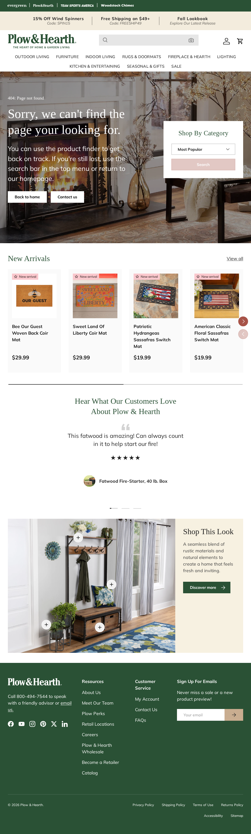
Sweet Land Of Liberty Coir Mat (90, 330)
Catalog (90, 773)
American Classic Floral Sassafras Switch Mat (212, 333)
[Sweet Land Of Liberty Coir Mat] (95, 296)
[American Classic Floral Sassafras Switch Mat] (216, 296)
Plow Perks (93, 713)
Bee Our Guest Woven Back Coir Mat (30, 333)
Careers (90, 734)
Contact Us (146, 709)
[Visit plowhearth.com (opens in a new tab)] (43, 5)
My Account (147, 699)
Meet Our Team (97, 703)
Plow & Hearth (31, 805)
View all (235, 258)
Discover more (203, 587)
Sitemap (237, 815)
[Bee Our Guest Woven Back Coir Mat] (34, 296)
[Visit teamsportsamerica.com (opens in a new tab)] (77, 5)
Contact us (67, 196)
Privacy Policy (143, 805)
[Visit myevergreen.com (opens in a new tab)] (17, 5)
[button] (240, 41)
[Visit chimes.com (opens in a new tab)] (117, 5)
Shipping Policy (173, 805)
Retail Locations (98, 724)
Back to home (27, 196)
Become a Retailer (100, 762)
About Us (91, 692)
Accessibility (213, 815)
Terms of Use (203, 805)
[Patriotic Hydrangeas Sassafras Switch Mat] (156, 296)
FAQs (140, 720)
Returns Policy (232, 805)
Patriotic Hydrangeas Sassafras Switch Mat (152, 336)
